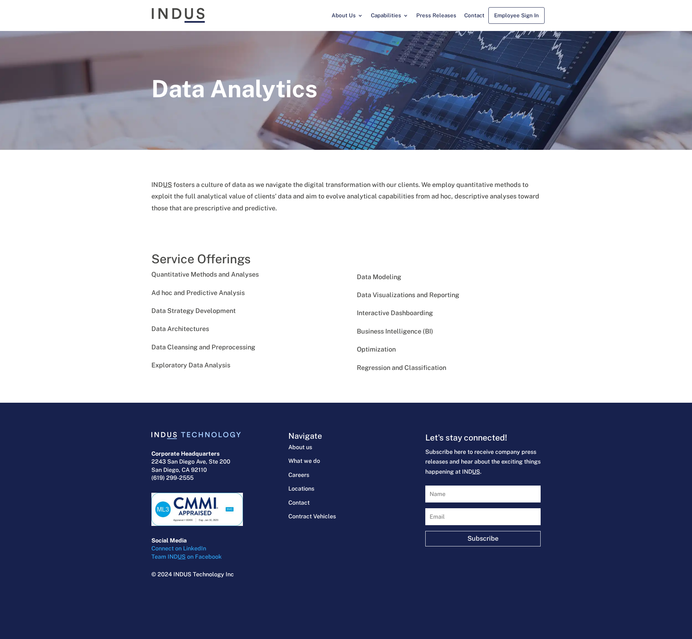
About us (300, 447)
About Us (344, 15)
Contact (474, 15)
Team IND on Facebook (186, 556)
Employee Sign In (516, 15)
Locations (301, 488)
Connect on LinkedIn (178, 548)
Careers (298, 475)
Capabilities (386, 15)
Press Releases (436, 15)
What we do (304, 460)
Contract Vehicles (312, 516)
